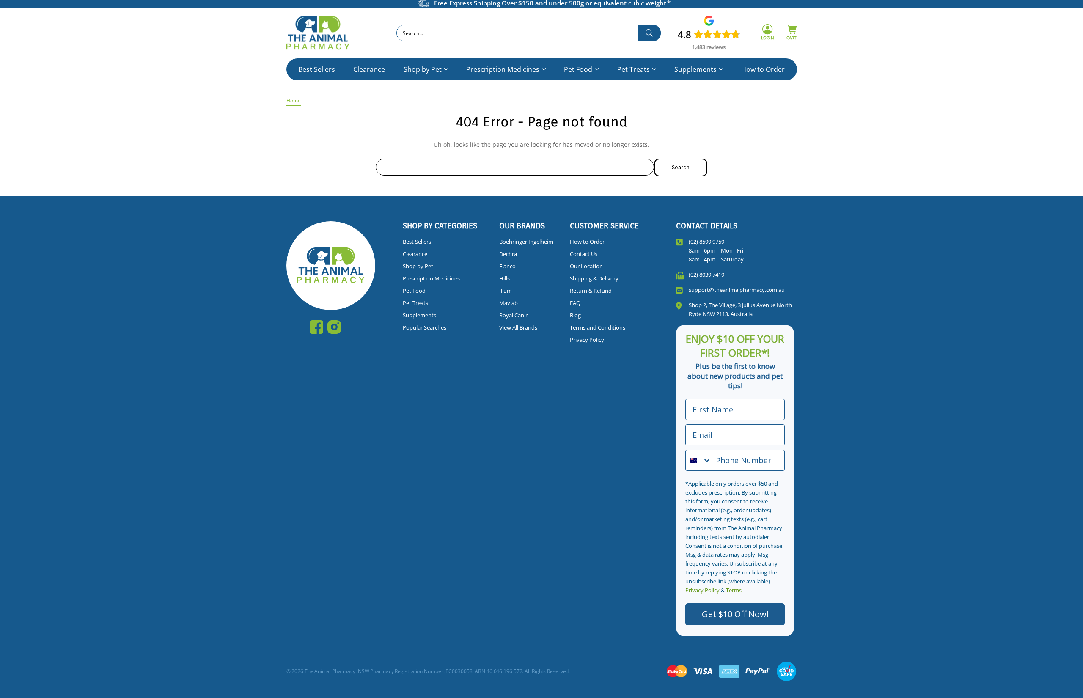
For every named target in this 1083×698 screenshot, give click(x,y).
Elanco (507, 266)
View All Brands (518, 327)
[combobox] (528, 33)
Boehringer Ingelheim (526, 241)
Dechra (508, 254)
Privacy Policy (587, 340)
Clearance (369, 69)
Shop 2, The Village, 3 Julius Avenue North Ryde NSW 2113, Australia (740, 309)
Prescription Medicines (502, 69)
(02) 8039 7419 (706, 274)
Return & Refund (591, 290)
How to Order (763, 69)
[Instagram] (334, 327)
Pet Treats (633, 69)
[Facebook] (316, 327)
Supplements (695, 69)
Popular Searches (424, 327)
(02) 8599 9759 (706, 241)
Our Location (586, 266)
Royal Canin (514, 315)
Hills (504, 278)
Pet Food (578, 69)
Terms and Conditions (597, 327)
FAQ (575, 303)
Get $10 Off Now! (735, 614)
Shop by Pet (423, 69)
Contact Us (583, 254)
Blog (575, 315)
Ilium (505, 290)
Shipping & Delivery (594, 278)
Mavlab (508, 303)
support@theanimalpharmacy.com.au (737, 290)
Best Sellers (316, 69)
